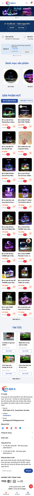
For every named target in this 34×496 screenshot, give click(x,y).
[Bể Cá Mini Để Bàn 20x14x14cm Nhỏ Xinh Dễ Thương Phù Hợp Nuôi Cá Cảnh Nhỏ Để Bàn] (9, 164)
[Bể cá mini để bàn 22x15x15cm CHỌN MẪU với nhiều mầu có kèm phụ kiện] (25, 164)
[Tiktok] (11, 428)
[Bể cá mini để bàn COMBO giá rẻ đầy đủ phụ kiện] (9, 245)
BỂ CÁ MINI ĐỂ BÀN (9, 101)
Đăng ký (28, 471)
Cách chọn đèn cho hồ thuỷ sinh (25, 366)
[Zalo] (20, 428)
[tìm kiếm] (26, 3)
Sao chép (21, 28)
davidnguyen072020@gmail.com (13, 420)
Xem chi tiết (9, 351)
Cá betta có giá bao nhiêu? (8, 344)
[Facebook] (3, 428)
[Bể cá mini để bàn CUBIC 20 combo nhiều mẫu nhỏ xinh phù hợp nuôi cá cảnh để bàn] (25, 271)
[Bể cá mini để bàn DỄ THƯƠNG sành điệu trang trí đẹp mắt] (9, 271)
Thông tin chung (6, 433)
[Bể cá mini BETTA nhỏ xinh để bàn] (9, 138)
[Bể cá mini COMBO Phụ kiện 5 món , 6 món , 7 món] (25, 245)
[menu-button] (2, 3)
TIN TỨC (17, 327)
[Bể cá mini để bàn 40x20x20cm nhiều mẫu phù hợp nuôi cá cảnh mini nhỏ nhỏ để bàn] (9, 111)
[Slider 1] (17, 11)
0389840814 (7, 415)
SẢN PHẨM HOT (11, 95)
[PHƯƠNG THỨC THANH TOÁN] (17, 481)
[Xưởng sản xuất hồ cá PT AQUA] (10, 3)
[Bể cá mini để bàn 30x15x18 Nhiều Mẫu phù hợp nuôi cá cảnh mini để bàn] (9, 218)
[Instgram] (16, 428)
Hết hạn (27, 52)
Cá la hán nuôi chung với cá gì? (7, 366)
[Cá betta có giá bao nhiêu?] (8, 336)
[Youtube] (7, 428)
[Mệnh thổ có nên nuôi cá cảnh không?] (25, 336)
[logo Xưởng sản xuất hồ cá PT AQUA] (17, 389)
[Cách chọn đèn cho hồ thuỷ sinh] (25, 359)
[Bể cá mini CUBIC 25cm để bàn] (9, 298)
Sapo (24, 489)
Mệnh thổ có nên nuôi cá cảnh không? (24, 344)
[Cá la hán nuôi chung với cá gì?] (8, 359)
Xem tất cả (16, 319)
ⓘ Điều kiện (15, 48)
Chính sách (4, 438)
